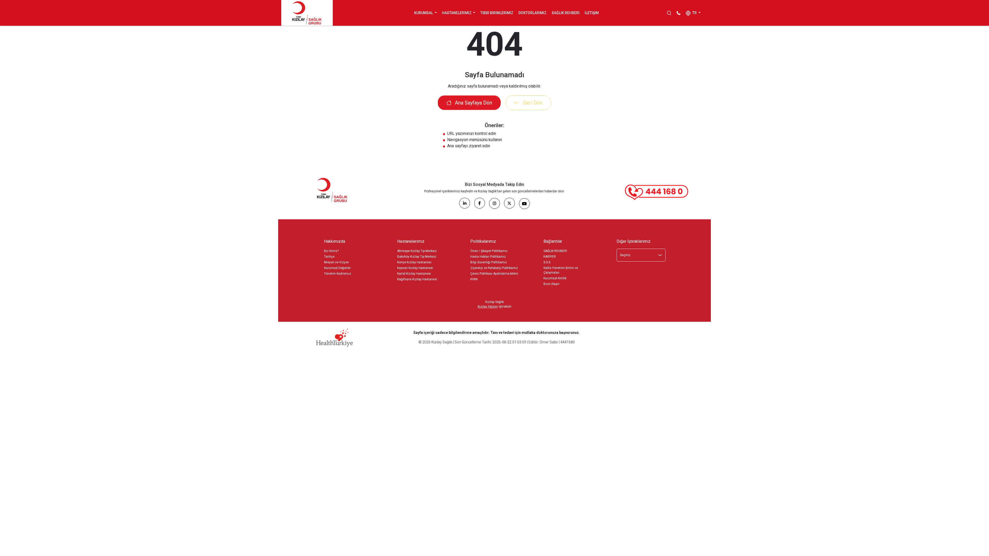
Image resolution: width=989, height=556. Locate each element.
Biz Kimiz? (331, 251)
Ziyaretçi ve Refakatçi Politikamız (494, 268)
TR (694, 13)
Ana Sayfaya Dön (473, 103)
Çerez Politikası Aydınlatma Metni (494, 273)
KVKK (474, 279)
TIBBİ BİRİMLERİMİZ (496, 13)
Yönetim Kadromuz (337, 273)
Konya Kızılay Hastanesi (414, 262)
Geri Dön (532, 103)
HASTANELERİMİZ (457, 13)
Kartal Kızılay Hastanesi (414, 273)
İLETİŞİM (592, 13)
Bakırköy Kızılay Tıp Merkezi (416, 256)
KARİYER (549, 256)
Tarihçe (329, 256)
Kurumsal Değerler (337, 268)
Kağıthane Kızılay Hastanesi (417, 279)
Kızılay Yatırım (488, 306)
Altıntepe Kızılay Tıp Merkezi (417, 251)
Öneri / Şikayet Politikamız (489, 251)
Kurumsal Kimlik (554, 278)
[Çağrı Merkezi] (657, 192)
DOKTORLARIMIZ (532, 13)
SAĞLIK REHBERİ (565, 13)
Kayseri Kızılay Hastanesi (415, 268)
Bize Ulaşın (551, 284)
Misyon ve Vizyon (336, 262)
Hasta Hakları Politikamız (488, 256)
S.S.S (546, 262)
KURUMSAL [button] (424, 13)
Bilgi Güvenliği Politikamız (488, 262)
